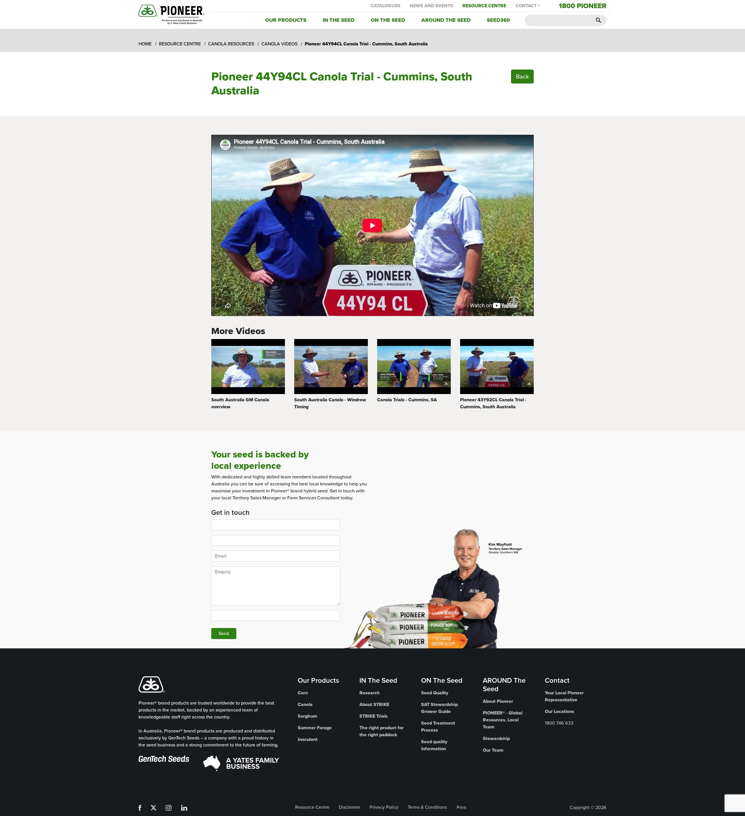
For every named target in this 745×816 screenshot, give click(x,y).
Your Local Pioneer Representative (564, 696)
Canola (305, 704)
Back (522, 76)
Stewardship (496, 738)
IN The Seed (378, 680)
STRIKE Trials (373, 716)
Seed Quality (434, 692)
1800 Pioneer (582, 6)
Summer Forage (315, 727)
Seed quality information (434, 745)
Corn (303, 692)
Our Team (493, 750)
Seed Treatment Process (438, 726)
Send (224, 633)
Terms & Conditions (427, 807)
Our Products (285, 20)
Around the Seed (446, 20)
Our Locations (559, 711)
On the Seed (388, 20)
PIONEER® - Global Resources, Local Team (502, 719)
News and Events (431, 5)
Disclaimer (349, 807)
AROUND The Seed (504, 684)
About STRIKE (374, 704)
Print (461, 807)
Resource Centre (484, 5)
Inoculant (307, 739)
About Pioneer (498, 701)
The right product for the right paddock (381, 731)
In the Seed (338, 20)
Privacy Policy (384, 807)
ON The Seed (441, 680)
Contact (526, 5)
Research (369, 692)
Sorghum (307, 716)
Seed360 (498, 20)
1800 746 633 (559, 723)
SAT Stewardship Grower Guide (439, 708)
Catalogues (385, 5)
